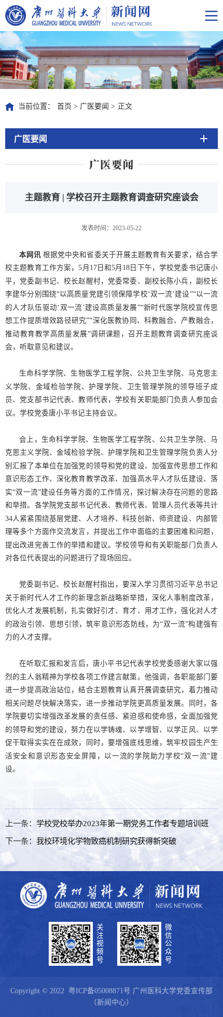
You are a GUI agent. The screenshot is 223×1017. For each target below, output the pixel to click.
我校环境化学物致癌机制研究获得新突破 (106, 840)
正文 (125, 106)
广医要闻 (94, 106)
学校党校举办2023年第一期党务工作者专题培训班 (122, 823)
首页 (64, 106)
